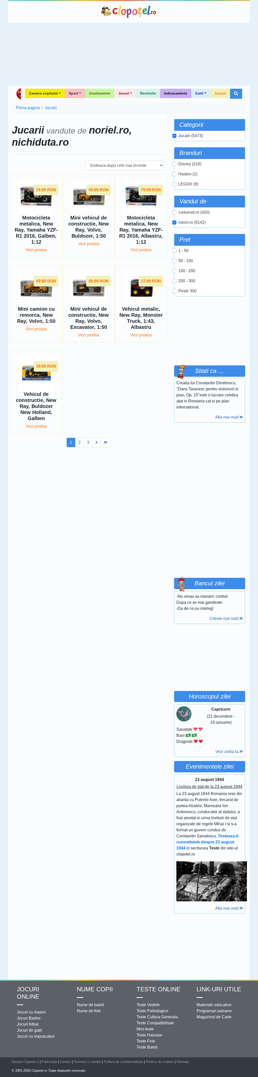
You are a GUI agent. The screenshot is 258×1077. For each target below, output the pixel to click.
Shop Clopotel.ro (18, 94)
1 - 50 (183, 250)
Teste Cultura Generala (157, 1017)
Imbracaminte (175, 93)
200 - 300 (186, 281)
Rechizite (148, 93)
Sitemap (182, 1062)
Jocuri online (28, 993)
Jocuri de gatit (29, 1030)
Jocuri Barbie (29, 1018)
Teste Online (158, 989)
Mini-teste (145, 1029)
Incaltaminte (99, 93)
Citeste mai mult (224, 618)
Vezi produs (36, 250)
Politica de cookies (160, 1062)
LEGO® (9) (188, 184)
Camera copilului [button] (43, 93)
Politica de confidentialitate (123, 1062)
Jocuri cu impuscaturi (36, 1036)
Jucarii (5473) (190, 136)
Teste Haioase (149, 1035)
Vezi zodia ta (227, 751)
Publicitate (49, 1062)
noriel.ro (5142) (192, 222)
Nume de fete (89, 1011)
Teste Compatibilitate (155, 1023)
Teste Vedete (148, 1005)
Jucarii (220, 93)
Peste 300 (187, 291)
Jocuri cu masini (31, 1012)
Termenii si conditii (87, 1062)
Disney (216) (189, 164)
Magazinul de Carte (214, 1017)
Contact (65, 1062)
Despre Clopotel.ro (25, 1062)
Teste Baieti (147, 1047)
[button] (236, 94)
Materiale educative (214, 1005)
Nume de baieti (90, 1005)
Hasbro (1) (187, 174)
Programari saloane (214, 1011)
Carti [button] (199, 93)
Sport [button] (73, 93)
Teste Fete (146, 1041)
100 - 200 (186, 271)
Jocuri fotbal (28, 1024)
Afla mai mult (227, 417)
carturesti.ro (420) (194, 212)
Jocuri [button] (123, 93)
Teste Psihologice (152, 1011)
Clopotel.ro (129, 12)
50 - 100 (185, 261)
